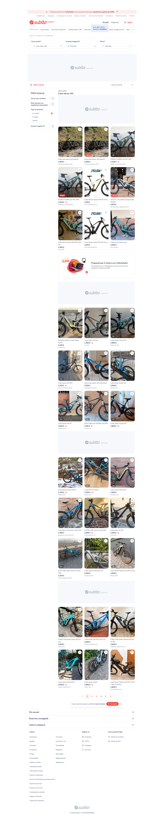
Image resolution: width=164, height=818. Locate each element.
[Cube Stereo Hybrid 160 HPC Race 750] (70, 230)
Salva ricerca (38, 85)
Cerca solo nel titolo (38, 98)
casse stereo (44, 30)
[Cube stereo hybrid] (96, 670)
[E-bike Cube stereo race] (122, 230)
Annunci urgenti (37, 126)
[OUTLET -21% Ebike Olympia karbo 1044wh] (122, 187)
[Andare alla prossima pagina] (110, 696)
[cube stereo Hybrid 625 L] (70, 670)
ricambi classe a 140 (75, 30)
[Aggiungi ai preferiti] (80, 129)
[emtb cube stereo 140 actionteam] (96, 369)
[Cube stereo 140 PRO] (70, 369)
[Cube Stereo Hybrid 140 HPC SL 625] (122, 558)
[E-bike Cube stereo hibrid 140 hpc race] (70, 627)
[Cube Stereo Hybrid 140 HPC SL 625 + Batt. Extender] (122, 670)
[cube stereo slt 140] (122, 517)
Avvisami (113, 704)
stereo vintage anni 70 (116, 30)
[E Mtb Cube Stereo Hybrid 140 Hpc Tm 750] (122, 627)
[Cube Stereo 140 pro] (96, 328)
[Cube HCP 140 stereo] (96, 476)
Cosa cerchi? (36, 41)
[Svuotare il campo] (61, 46)
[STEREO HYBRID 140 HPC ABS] (122, 146)
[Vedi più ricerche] (132, 29)
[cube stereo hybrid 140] (122, 476)
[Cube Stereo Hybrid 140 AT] (70, 476)
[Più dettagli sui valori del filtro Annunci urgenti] (44, 126)
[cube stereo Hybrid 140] (122, 369)
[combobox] (47, 46)
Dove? (102, 41)
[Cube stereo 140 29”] (70, 410)
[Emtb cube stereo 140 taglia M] (70, 146)
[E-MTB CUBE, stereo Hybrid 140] (96, 517)
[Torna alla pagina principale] (42, 22)
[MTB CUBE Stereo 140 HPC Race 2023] (70, 558)
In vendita (35, 113)
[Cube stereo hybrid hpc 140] (96, 558)
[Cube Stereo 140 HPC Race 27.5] (96, 627)
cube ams (87, 30)
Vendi (129, 22)
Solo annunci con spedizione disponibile (39, 104)
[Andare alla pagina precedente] (82, 696)
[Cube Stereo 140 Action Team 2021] (70, 517)
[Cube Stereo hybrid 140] (122, 328)
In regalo (35, 117)
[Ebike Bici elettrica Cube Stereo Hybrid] (70, 328)
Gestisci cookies (35, 762)
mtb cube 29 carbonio (58, 30)
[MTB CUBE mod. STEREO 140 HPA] (96, 410)
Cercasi (34, 120)
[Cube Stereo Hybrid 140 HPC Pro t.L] (96, 187)
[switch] (51, 98)
